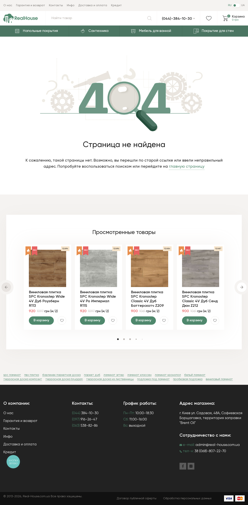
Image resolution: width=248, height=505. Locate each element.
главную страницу (186, 167)
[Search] (149, 18)
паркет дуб (92, 375)
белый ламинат (194, 375)
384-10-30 (85, 413)
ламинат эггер (114, 375)
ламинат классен (139, 375)
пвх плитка (31, 375)
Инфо (70, 5)
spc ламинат (12, 375)
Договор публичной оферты (136, 498)
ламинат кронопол (168, 375)
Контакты (56, 5)
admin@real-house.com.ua (218, 445)
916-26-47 (84, 419)
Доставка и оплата (92, 5)
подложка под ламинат (153, 379)
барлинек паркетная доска (61, 375)
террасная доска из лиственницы (110, 379)
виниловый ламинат (219, 379)
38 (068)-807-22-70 (210, 451)
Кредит (116, 5)
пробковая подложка (187, 379)
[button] (118, 339)
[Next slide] (241, 287)
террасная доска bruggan (64, 379)
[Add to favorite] (62, 320)
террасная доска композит (22, 379)
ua (243, 5)
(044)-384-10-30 (177, 19)
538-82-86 (85, 426)
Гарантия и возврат (30, 5)
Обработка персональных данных (187, 498)
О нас (7, 5)
